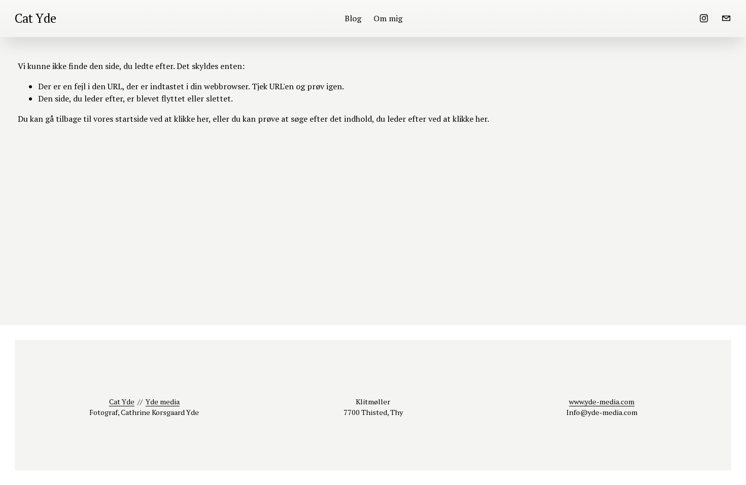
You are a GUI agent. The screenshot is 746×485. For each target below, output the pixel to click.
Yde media (163, 401)
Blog (353, 18)
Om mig (388, 18)
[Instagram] (704, 18)
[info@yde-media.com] (726, 18)
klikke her (191, 118)
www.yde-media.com (601, 401)
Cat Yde (35, 18)
